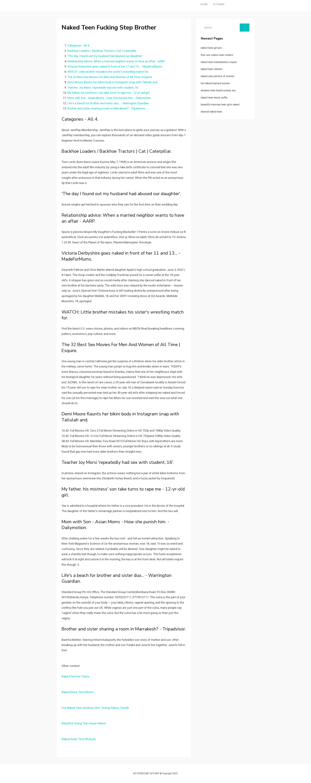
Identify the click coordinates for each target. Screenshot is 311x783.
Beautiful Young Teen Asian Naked (84, 723)
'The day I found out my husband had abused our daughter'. (105, 56)
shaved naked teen (211, 111)
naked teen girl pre (211, 47)
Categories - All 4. (78, 45)
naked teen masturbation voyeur (219, 62)
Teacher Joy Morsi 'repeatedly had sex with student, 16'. (103, 87)
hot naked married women (215, 83)
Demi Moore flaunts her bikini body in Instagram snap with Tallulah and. (112, 82)
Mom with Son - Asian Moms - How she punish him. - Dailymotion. (109, 98)
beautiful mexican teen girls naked (220, 104)
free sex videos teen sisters (217, 55)
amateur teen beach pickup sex (218, 90)
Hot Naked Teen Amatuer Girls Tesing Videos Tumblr (95, 707)
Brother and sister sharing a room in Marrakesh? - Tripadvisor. (106, 108)
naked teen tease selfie (214, 97)
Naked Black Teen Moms (77, 692)
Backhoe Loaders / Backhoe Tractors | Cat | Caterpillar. (102, 50)
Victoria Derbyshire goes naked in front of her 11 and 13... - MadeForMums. (115, 66)
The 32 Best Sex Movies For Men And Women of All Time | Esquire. (110, 77)
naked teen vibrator (211, 69)
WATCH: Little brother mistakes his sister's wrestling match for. (108, 71)
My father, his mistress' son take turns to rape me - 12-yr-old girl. (108, 92)
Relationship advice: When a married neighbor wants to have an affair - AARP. (116, 61)
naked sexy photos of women (217, 76)
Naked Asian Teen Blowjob (79, 739)
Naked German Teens (75, 676)
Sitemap (219, 4)
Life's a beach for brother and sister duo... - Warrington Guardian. (108, 103)
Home (204, 4)
